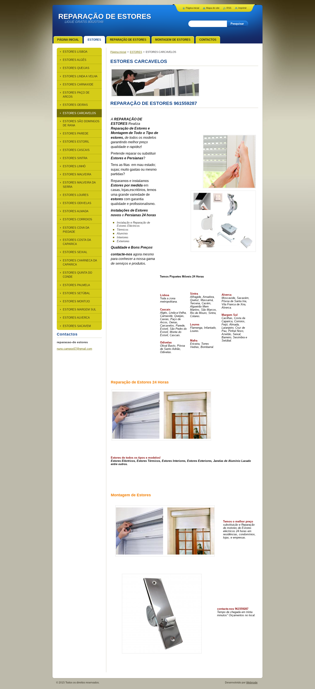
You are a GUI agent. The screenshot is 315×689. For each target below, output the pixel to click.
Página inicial (118, 52)
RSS (228, 8)
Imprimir (242, 8)
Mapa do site (212, 8)
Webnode (252, 682)
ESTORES (136, 52)
